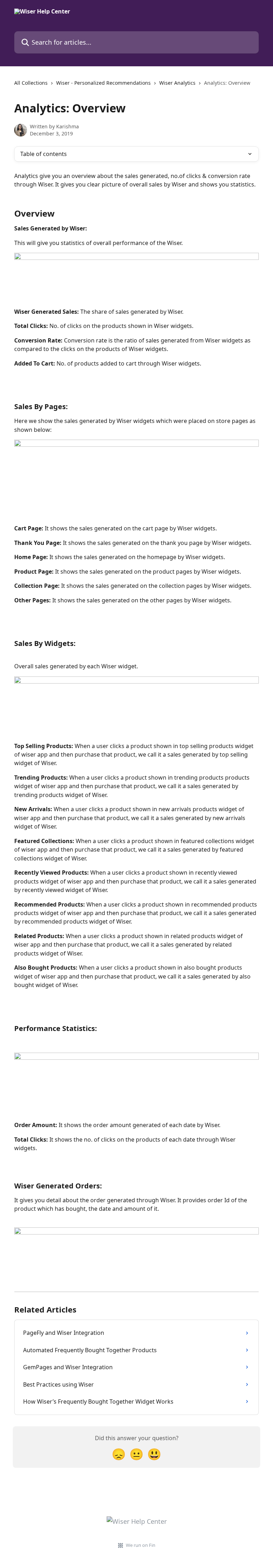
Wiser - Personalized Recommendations (103, 82)
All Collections (31, 82)
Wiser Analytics (177, 82)
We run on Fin (140, 1545)
